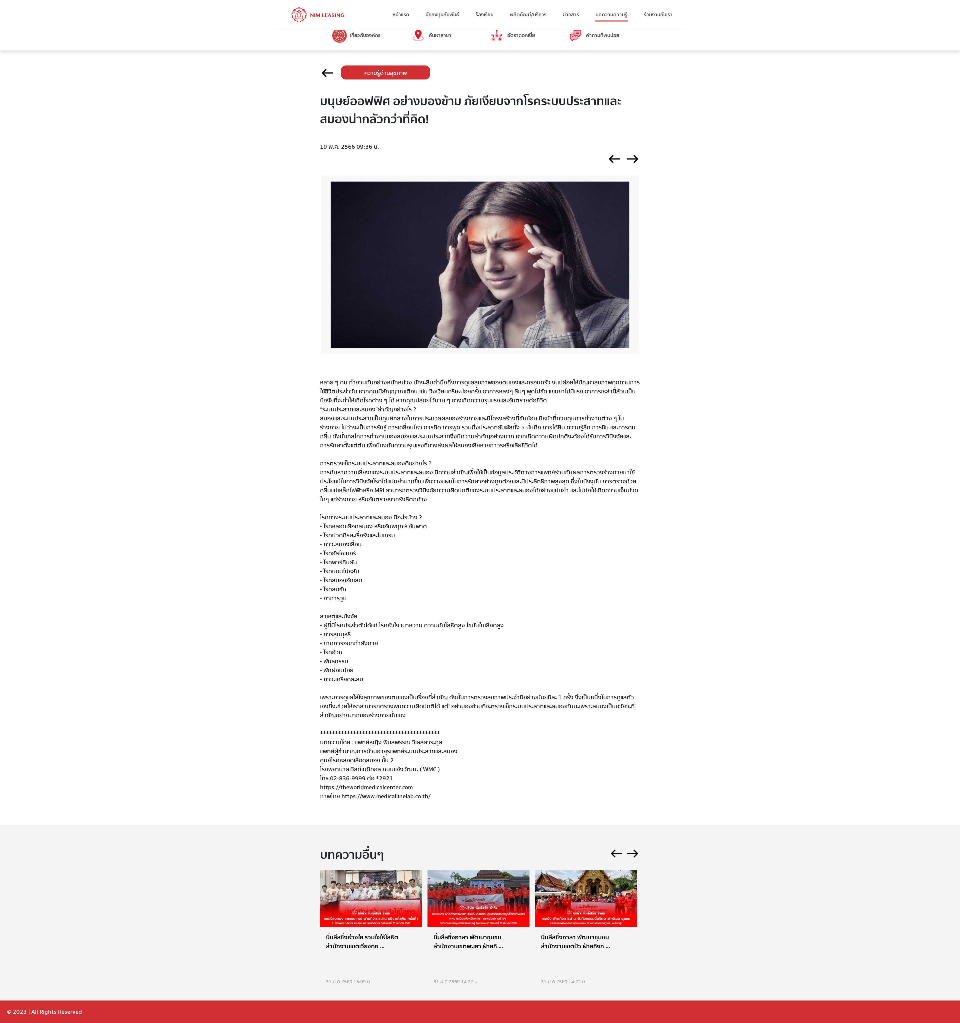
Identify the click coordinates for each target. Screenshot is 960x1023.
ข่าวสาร (571, 14)
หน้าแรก (400, 14)
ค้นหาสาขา (440, 35)
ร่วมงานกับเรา (658, 14)
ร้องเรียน (485, 14)
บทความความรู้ (611, 14)
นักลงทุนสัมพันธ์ (442, 14)
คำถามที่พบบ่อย (602, 35)
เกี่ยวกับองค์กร (365, 35)
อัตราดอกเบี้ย (521, 35)
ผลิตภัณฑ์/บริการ (528, 14)
